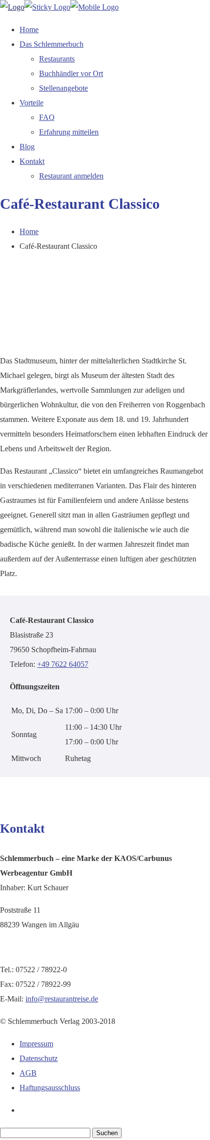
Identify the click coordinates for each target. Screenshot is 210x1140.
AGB (28, 1073)
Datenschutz (39, 1058)
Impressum (36, 1044)
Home (29, 231)
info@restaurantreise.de (61, 999)
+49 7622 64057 (62, 664)
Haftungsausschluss (50, 1087)
